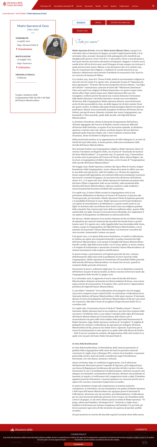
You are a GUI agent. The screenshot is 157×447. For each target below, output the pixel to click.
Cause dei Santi (8, 13)
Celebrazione (24, 67)
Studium (114, 6)
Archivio (135, 6)
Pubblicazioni (124, 6)
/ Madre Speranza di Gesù (36, 13)
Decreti (79, 6)
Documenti (89, 6)
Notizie (98, 6)
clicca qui (70, 440)
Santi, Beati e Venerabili (62, 6)
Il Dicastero (44, 6)
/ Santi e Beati (20, 13)
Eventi (105, 6)
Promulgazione (25, 49)
